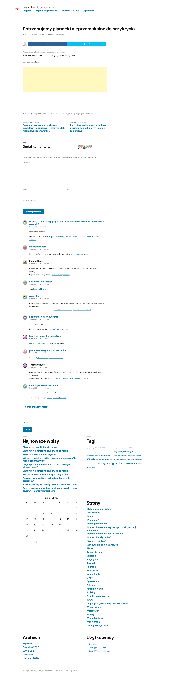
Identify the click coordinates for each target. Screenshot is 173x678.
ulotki (99, 463)
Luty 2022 (28, 651)
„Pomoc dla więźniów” (98, 537)
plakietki (92, 455)
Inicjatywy (92, 559)
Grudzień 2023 (31, 647)
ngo (122, 451)
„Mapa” (90, 516)
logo (95, 452)
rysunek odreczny (131, 459)
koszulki (130, 448)
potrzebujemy (72, 114)
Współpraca (93, 621)
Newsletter (92, 570)
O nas (76, 10)
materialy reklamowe (109, 452)
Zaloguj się (92, 644)
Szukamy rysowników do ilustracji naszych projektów (46, 479)
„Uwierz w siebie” (96, 541)
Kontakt (90, 563)
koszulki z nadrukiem (139, 448)
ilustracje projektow (122, 448)
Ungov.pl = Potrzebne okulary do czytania (45, 450)
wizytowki (123, 463)
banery (92, 448)
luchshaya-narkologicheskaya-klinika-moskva (71, 378)
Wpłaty (90, 614)
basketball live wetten (41, 289)
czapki (96, 448)
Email (68, 189)
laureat (92, 452)
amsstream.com (77, 254)
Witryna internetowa (29, 200)
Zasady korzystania (97, 625)
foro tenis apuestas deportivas (40, 343)
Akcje (89, 548)
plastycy (97, 455)
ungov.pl (114, 463)
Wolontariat (92, 610)
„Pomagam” (92, 520)
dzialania (102, 448)
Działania (65, 10)
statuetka (138, 459)
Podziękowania (94, 588)
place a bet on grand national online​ (50, 358)
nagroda (117, 452)
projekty (90, 459)
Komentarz (26, 162)
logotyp (99, 452)
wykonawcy (138, 464)
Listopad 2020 (31, 658)
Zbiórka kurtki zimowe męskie (39, 454)
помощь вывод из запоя (61, 275)
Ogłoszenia (88, 10)
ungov (27, 35)
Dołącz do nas (94, 552)
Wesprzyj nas (93, 607)
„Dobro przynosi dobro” (99, 509)
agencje (88, 448)
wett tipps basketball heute (56, 398)
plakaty (88, 455)
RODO (89, 599)
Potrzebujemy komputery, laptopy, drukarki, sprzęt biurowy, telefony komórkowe (50, 489)
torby (87, 463)
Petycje (90, 585)
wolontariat (129, 464)
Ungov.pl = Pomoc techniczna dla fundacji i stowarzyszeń (46, 466)
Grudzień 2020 (31, 654)
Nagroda (91, 566)
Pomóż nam (53, 114)
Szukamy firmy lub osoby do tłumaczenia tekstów (50, 484)
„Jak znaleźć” (93, 512)
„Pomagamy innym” (97, 523)
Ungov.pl (27, 7)
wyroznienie (90, 467)
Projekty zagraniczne (46, 10)
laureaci (88, 452)
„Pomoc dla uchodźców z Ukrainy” (105, 533)
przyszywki (112, 459)
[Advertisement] (65, 79)
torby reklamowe (93, 463)
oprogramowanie (139, 452)
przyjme (81, 114)
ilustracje (115, 448)
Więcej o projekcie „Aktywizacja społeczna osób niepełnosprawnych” (49, 459)
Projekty (27, 10)
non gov (129, 451)
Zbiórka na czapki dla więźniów (40, 447)
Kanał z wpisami (97, 647)
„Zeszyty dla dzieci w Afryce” (102, 544)
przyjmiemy (89, 114)
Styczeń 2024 (30, 643)
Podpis (25, 189)
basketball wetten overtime (59, 329)
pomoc (114, 455)
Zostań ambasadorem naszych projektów (45, 474)
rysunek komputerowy (121, 459)
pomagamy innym (105, 455)
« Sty (35, 541)
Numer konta (93, 574)
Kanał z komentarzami (99, 651)
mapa (102, 452)
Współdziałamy (94, 618)
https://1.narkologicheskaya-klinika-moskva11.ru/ (72, 310)
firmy (107, 448)
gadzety (111, 448)
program (133, 455)
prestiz (129, 455)
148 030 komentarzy (57, 35)
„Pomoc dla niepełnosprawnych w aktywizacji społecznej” (111, 528)
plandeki (64, 114)
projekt (138, 455)
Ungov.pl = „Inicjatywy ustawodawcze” (107, 603)
